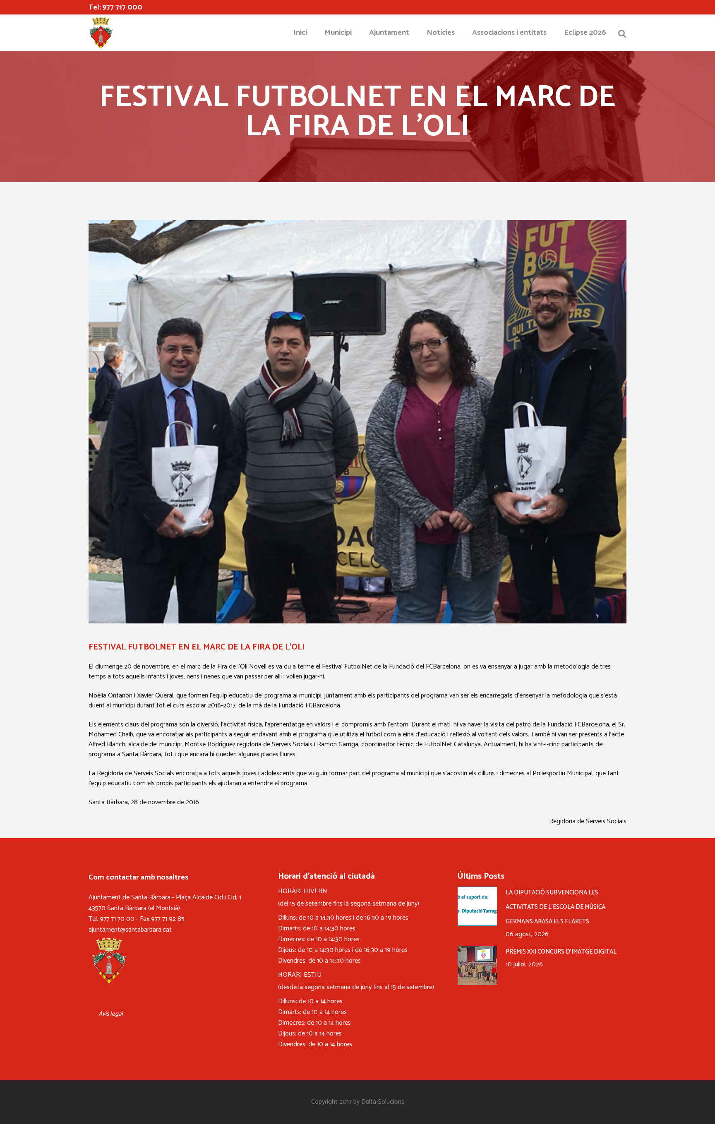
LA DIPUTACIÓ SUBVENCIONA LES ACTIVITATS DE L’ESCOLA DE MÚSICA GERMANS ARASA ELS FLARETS (555, 907)
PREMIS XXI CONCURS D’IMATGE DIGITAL (561, 952)
